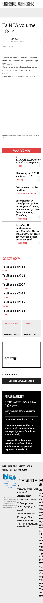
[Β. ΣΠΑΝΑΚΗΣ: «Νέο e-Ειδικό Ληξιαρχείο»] (8, 160)
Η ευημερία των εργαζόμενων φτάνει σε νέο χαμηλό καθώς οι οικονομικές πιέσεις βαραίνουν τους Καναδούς (28, 208)
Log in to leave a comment (21, 381)
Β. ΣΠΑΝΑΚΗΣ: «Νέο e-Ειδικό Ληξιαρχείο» (28, 159)
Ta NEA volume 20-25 (13, 302)
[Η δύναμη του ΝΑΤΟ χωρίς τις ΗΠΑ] (8, 176)
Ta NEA (5, 271)
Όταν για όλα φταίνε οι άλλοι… (27, 188)
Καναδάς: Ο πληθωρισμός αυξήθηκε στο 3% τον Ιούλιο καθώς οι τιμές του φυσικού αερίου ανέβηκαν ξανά (28, 232)
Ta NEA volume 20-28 (13, 275)
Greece (19, 166)
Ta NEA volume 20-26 (13, 293)
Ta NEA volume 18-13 (11, 334)
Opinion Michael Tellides (26, 194)
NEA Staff (15, 39)
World (19, 180)
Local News (21, 219)
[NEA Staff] (6, 40)
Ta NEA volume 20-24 (13, 311)
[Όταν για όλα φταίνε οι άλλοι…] (8, 190)
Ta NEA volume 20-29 (13, 267)
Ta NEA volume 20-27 (13, 284)
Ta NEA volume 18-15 (31, 334)
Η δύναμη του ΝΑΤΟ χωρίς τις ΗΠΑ (27, 174)
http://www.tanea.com (17, 41)
